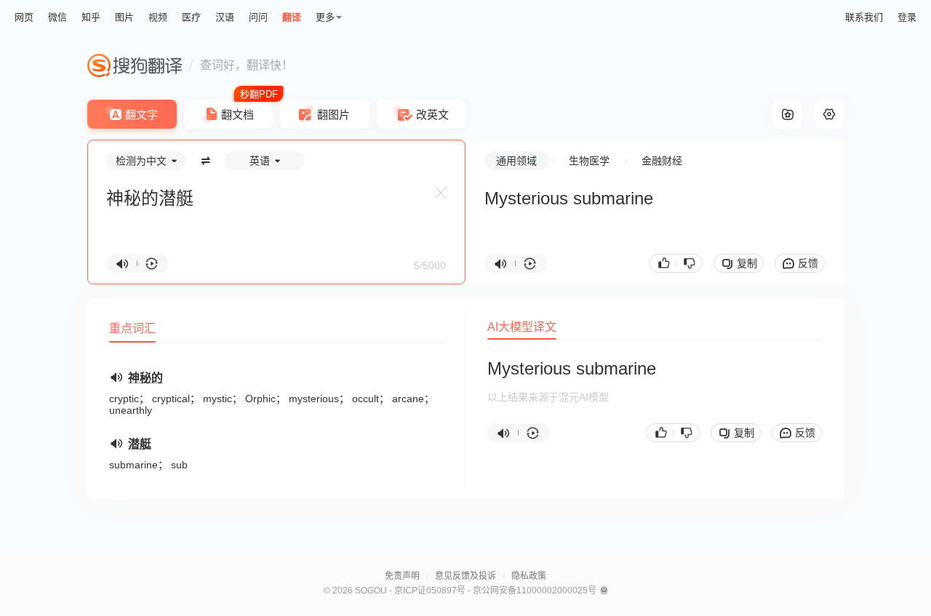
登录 (907, 17)
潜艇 (139, 444)
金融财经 (662, 161)
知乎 (90, 17)
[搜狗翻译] (134, 65)
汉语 (224, 17)
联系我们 (864, 17)
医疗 (191, 17)
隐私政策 (528, 576)
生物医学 (589, 161)
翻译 (291, 17)
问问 (258, 17)
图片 (124, 17)
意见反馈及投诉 (465, 576)
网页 (24, 17)
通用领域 (516, 161)
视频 (157, 17)
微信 (57, 17)
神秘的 (145, 378)
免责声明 (402, 576)
